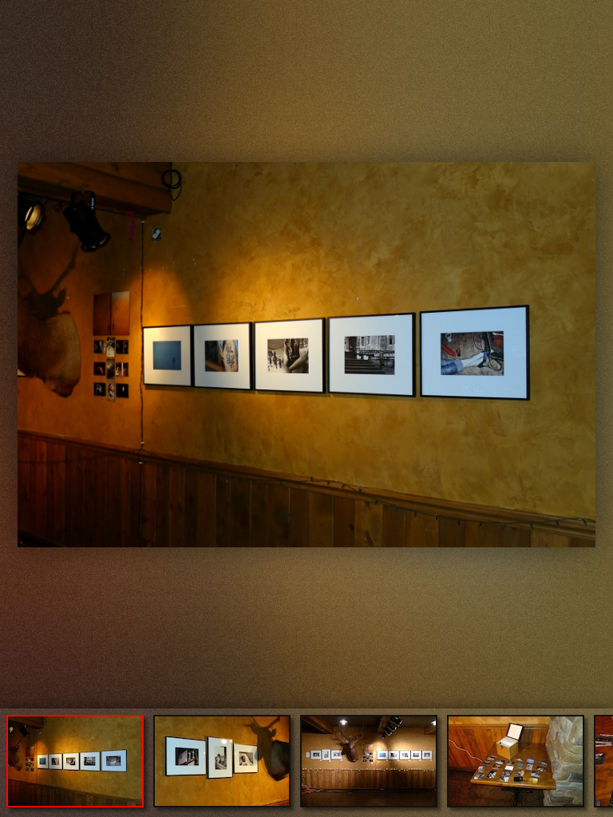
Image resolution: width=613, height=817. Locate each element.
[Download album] (13, 13)
